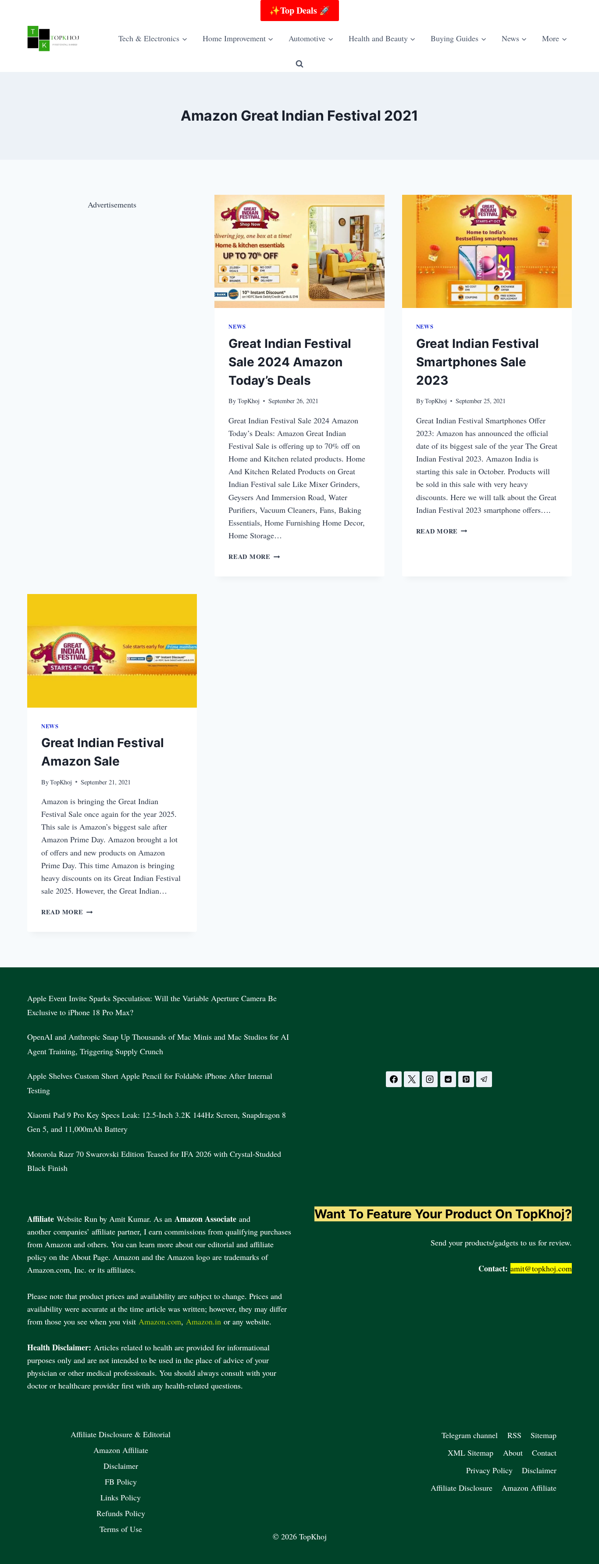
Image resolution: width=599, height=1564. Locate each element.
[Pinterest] (466, 1079)
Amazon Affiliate (120, 1450)
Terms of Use (121, 1529)
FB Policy (121, 1481)
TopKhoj (249, 401)
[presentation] (299, 251)
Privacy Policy (489, 1470)
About (513, 1452)
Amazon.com (160, 1321)
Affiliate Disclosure (461, 1487)
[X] (412, 1079)
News (237, 326)
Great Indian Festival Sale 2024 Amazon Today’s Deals (289, 362)
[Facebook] (394, 1079)
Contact (544, 1452)
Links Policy (120, 1497)
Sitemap (543, 1435)
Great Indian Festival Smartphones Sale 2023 (477, 362)
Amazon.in (203, 1321)
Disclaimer (120, 1465)
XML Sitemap (470, 1452)
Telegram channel (470, 1435)
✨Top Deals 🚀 (299, 10)
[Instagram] (430, 1079)
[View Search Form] (299, 64)
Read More (254, 556)
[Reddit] (448, 1079)
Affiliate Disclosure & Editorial (121, 1434)
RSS (514, 1435)
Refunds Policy (120, 1513)
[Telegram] (484, 1079)
